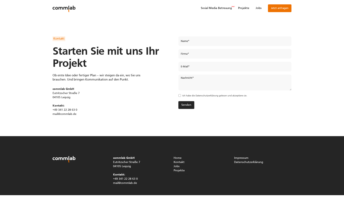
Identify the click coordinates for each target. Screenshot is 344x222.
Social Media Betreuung (216, 8)
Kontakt (179, 162)
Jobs (259, 8)
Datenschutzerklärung (206, 96)
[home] (64, 8)
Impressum (241, 158)
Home (178, 158)
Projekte (243, 8)
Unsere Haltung (184, 174)
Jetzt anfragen (279, 8)
